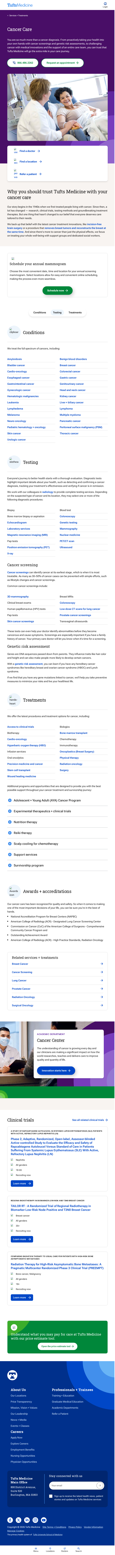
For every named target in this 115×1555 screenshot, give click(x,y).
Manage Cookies (15, 1531)
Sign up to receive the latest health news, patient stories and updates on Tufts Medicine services (78, 1498)
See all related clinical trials (88, 1119)
